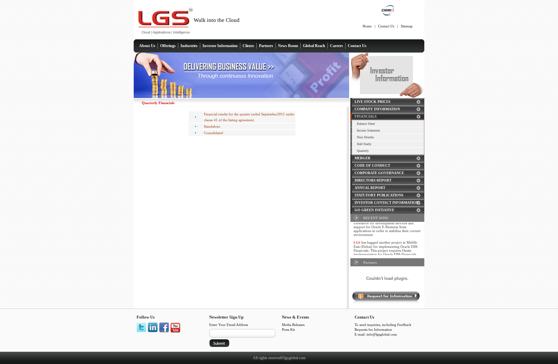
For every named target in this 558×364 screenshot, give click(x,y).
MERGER (362, 158)
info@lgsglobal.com (382, 334)
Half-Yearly (364, 144)
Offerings (168, 46)
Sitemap (407, 26)
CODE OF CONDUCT (372, 165)
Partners (266, 46)
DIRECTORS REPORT (373, 180)
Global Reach (314, 46)
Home (367, 26)
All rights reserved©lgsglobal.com (279, 358)
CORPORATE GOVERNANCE (379, 173)
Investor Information (220, 46)
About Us (147, 46)
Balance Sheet (366, 123)
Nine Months (365, 137)
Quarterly (363, 150)
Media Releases (293, 325)
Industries (189, 46)
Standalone (212, 126)
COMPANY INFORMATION (377, 109)
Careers (336, 46)
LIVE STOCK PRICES (372, 101)
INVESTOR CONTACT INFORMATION (386, 202)
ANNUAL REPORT (370, 188)
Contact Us (386, 26)
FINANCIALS (366, 116)
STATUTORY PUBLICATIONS (379, 195)
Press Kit (288, 329)
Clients (248, 46)
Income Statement (368, 130)
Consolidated (213, 133)
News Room (288, 46)
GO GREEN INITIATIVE (374, 210)
